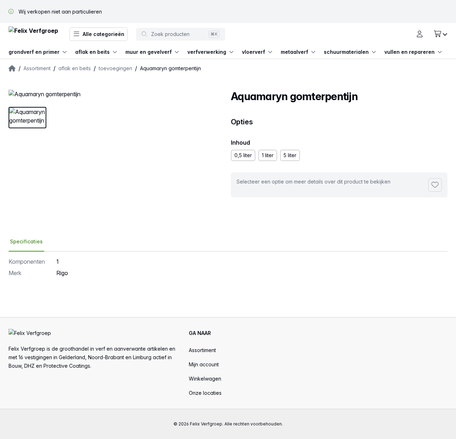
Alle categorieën (103, 34)
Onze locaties (205, 393)
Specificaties (26, 241)
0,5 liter (243, 155)
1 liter (268, 155)
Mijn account (204, 364)
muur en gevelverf (148, 52)
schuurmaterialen (346, 52)
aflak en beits (92, 52)
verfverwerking (206, 52)
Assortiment (202, 350)
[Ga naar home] (33, 34)
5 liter (290, 155)
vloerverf (253, 52)
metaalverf (294, 52)
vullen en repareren (409, 52)
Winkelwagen (205, 379)
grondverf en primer (34, 52)
